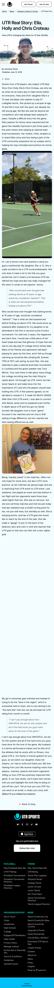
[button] (3, 4)
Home (4, 11)
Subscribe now (27, 848)
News (12, 11)
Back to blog (28, 804)
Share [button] (7, 79)
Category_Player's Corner (27, 11)
